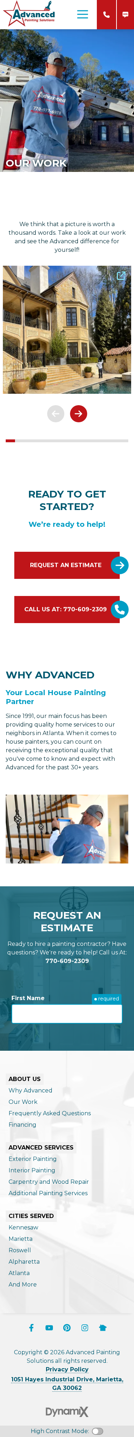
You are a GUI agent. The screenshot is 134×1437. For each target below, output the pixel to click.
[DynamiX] (67, 1412)
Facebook (31, 1328)
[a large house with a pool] (67, 330)
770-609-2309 (106, 14)
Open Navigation (82, 14)
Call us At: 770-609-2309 (65, 609)
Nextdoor (103, 1328)
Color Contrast (97, 1431)
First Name (28, 998)
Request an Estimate (65, 565)
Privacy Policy (67, 1369)
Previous (55, 413)
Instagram (85, 1328)
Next (78, 413)
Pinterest (67, 1328)
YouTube (49, 1328)
